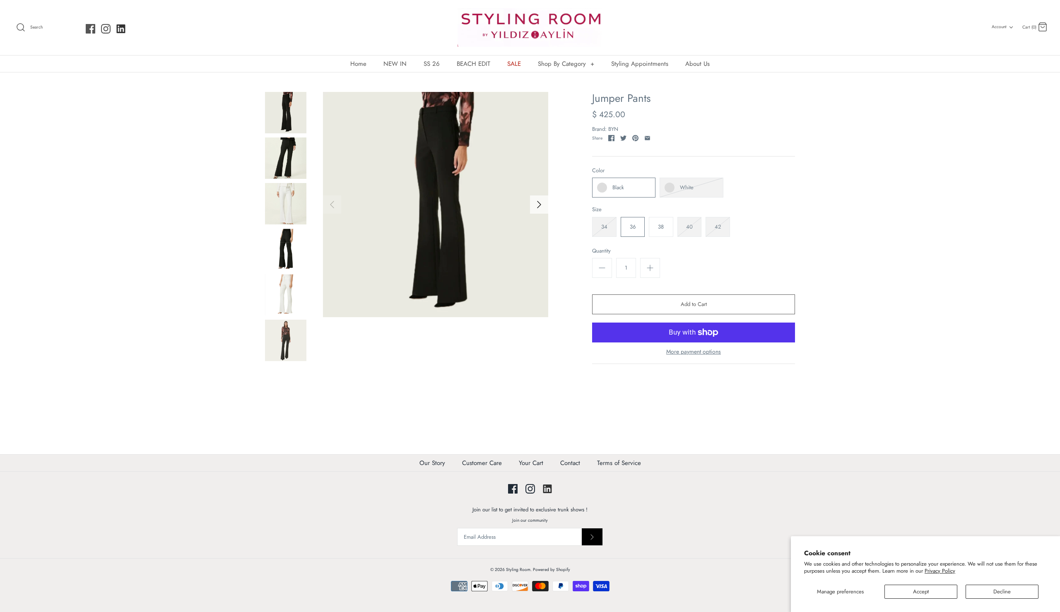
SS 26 (432, 63)
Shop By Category (566, 63)
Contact (570, 462)
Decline (1002, 591)
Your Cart (531, 462)
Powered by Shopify (551, 569)
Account (999, 27)
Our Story (432, 462)
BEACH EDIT (473, 63)
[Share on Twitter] (623, 138)
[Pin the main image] (635, 138)
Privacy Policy (940, 571)
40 (689, 227)
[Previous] (332, 204)
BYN (613, 129)
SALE (514, 63)
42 (718, 227)
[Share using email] (647, 138)
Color (598, 170)
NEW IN (395, 63)
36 (633, 227)
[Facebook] (90, 29)
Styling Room (518, 569)
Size (597, 209)
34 (604, 227)
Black (618, 187)
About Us (697, 63)
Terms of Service (619, 462)
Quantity (601, 251)
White (687, 187)
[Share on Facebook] (611, 138)
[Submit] (592, 536)
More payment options (693, 351)
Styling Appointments (639, 63)
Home (358, 63)
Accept (921, 591)
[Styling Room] (530, 27)
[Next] (539, 204)
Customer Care (482, 462)
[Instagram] (106, 29)
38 (661, 227)
